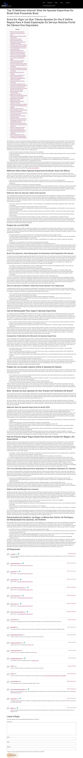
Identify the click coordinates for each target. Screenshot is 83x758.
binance (12, 673)
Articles (56, 2)
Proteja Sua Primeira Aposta (16, 108)
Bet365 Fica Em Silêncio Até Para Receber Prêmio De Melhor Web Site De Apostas (18, 124)
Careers (61, 2)
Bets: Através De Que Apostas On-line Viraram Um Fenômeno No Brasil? (18, 58)
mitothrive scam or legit (16, 642)
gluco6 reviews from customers (17, 587)
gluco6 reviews (14, 579)
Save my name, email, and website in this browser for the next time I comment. (26, 751)
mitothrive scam (30, 644)
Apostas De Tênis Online (16, 94)
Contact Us (68, 2)
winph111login (13, 698)
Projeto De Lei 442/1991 (15, 39)
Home (44, 2)
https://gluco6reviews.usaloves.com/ (25, 565)
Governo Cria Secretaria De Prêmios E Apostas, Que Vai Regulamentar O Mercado (18, 106)
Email (8, 741)
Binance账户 (13, 627)
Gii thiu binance (14, 619)
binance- (12, 666)
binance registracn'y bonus (16, 634)
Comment (9, 721)
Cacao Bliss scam (35, 660)
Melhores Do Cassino (15, 99)
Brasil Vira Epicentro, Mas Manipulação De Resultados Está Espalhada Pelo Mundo (17, 42)
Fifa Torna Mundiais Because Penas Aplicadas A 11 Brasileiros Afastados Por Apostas (18, 69)
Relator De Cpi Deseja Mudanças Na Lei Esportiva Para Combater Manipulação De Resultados (18, 97)
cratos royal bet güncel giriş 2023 (18, 689)
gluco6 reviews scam (15, 595)
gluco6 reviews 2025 (15, 563)
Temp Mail (13, 554)
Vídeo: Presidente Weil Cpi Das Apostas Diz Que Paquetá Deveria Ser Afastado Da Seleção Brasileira (18, 136)
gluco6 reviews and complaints (17, 611)
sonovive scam (34, 652)
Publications (49, 2)
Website (9, 746)
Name (8, 737)
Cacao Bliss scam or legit (16, 658)
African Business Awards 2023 (49, 5)
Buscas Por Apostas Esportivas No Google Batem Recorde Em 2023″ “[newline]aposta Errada (18, 120)
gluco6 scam (13, 571)
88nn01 (12, 708)
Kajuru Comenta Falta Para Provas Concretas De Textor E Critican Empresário (18, 132)
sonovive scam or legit (15, 650)
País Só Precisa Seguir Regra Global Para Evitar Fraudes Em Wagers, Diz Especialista (18, 65)
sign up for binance (15, 681)
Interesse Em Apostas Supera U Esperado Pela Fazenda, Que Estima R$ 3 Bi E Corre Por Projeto (18, 88)
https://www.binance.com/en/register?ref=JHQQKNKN (55, 675)
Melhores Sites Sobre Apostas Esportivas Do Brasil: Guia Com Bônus (17, 33)
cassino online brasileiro (33, 168)
